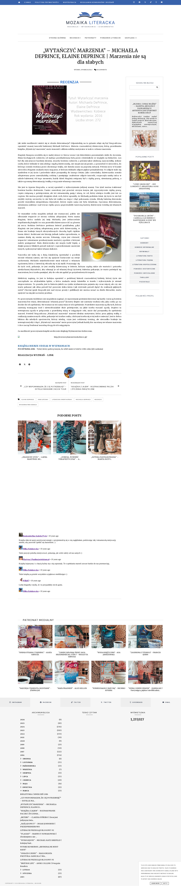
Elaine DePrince (28, 399)
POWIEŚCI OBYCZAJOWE (144, 273)
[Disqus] (69, 499)
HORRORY (144, 243)
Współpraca (69, 2)
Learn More (155, 883)
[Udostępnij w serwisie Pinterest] (29, 365)
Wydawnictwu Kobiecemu (80, 331)
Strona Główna (57, 38)
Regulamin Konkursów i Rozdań (97, 2)
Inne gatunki (43, 399)
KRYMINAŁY (144, 251)
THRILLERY (144, 277)
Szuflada (130, 38)
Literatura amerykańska (62, 399)
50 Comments (101, 70)
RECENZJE (74, 38)
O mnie (27, 2)
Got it (165, 883)
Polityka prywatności (47, 2)
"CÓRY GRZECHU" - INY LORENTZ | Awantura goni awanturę (144, 186)
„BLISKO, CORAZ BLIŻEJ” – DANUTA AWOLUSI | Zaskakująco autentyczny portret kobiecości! (144, 108)
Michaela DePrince (83, 399)
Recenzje (98, 399)
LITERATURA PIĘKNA (144, 260)
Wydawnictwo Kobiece (28, 404)
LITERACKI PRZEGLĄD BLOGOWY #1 (37, 860)
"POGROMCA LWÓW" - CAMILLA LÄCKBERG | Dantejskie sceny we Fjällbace (144, 219)
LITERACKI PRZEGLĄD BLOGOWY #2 (37, 830)
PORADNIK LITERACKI (110, 38)
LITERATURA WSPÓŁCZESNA (144, 264)
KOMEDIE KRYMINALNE (144, 247)
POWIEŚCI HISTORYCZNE (144, 269)
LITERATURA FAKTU (144, 256)
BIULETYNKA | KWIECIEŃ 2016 (34, 794)
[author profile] (69, 372)
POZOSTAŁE (144, 282)
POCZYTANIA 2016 (26, 349)
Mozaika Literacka (26, 883)
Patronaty (90, 38)
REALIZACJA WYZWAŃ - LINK (36, 355)
